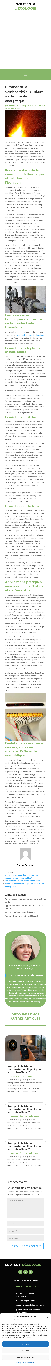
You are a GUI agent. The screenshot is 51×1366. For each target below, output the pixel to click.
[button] (47, 1318)
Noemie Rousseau (17, 106)
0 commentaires (13, 108)
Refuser (25, 1350)
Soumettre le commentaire (26, 1246)
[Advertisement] (25, 40)
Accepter (25, 1344)
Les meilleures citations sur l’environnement (24, 881)
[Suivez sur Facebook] (20, 1272)
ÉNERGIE (41, 106)
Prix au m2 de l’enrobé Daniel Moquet (21, 916)
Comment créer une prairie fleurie (20, 912)
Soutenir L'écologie (19, 1116)
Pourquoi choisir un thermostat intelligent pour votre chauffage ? (24, 1069)
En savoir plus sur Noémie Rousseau (27, 975)
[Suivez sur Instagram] (31, 1272)
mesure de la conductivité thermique (30, 335)
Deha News (15, 1076)
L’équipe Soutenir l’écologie (25, 1280)
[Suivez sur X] (25, 1272)
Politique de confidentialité (25, 1363)
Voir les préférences (25, 1357)
